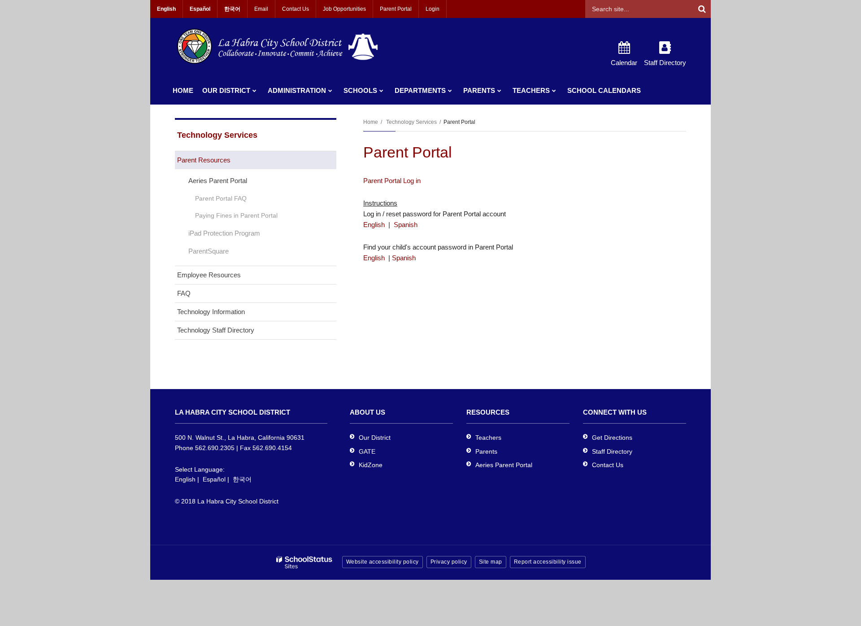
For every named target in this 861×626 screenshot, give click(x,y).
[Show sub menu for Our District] (254, 90)
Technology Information (211, 311)
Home (370, 122)
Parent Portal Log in (392, 180)
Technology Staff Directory (215, 330)
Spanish (405, 224)
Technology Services (411, 122)
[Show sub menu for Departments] (450, 90)
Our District (375, 437)
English (374, 224)
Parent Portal (396, 9)
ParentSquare (208, 251)
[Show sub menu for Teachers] (554, 90)
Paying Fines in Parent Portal (236, 215)
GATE (367, 451)
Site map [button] (490, 562)
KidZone (371, 464)
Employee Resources (209, 275)
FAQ (184, 293)
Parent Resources (203, 160)
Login (432, 9)
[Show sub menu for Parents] (499, 90)
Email (261, 9)
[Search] (702, 9)
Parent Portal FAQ (221, 198)
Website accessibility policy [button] (382, 562)
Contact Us (295, 9)
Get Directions (612, 437)
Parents (486, 451)
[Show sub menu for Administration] (330, 90)
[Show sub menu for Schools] (381, 90)
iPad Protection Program (224, 233)
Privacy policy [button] (448, 562)
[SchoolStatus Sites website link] (304, 562)
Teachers (488, 437)
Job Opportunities (344, 9)
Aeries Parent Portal (217, 180)
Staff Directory (612, 451)
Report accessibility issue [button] (548, 562)
